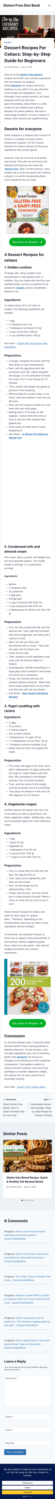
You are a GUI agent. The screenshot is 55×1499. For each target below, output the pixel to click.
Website (9, 1443)
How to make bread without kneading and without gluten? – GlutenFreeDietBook (25, 1235)
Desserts (16, 85)
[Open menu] (49, 5)
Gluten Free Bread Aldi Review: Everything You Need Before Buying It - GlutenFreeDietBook (26, 1258)
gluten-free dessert (31, 74)
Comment (11, 1378)
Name (9, 1416)
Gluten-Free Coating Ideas (31, 1087)
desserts (22, 1057)
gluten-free (11, 169)
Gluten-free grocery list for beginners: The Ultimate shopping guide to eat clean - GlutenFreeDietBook (27, 1322)
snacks (20, 287)
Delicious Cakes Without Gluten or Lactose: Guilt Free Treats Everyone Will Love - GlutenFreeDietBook (27, 1299)
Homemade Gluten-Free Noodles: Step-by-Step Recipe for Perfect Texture (41, 1107)
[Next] (47, 1169)
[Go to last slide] (7, 1169)
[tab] (22, 1200)
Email (9, 1430)
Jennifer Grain (13, 67)
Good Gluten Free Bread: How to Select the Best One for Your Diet (14, 1107)
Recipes (7, 42)
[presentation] (27, 1156)
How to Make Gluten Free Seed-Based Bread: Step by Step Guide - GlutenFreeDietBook (27, 1344)
